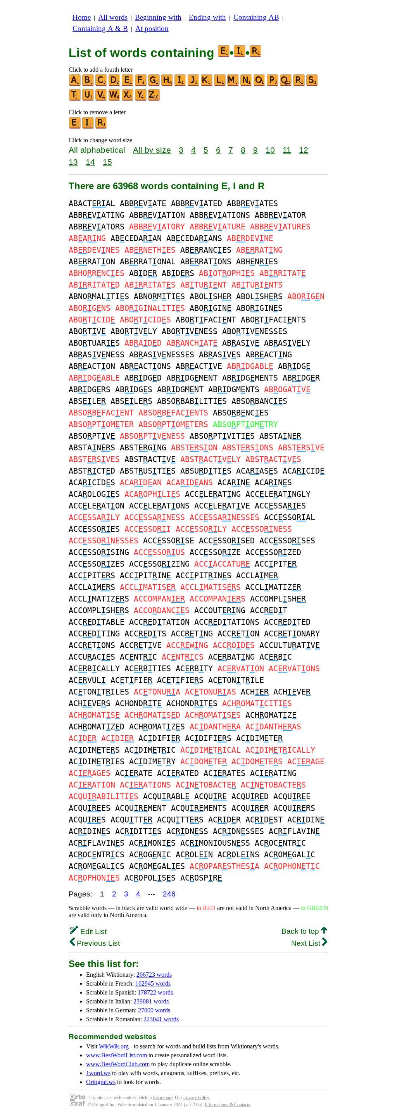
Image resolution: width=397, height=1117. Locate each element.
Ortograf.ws (101, 1082)
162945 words (153, 983)
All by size (152, 149)
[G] (154, 84)
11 (287, 149)
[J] (193, 84)
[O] (259, 84)
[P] (273, 84)
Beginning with (158, 17)
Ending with (207, 17)
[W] (114, 99)
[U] (88, 99)
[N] (246, 84)
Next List (306, 943)
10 (270, 149)
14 (90, 161)
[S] (312, 84)
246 (169, 894)
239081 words (151, 1001)
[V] (101, 99)
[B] (88, 84)
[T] (75, 99)
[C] (101, 84)
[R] (299, 84)
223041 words (161, 1019)
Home (81, 17)
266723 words (154, 974)
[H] (167, 84)
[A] (75, 84)
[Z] (154, 99)
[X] (128, 99)
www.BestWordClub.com (118, 1064)
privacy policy (196, 1097)
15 (107, 161)
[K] (207, 84)
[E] (128, 84)
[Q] (286, 84)
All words (113, 17)
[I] (180, 84)
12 (303, 149)
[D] (114, 84)
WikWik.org (114, 1046)
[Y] (141, 99)
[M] (233, 84)
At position (152, 28)
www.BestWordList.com (116, 1055)
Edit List (92, 931)
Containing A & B (100, 28)
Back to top (301, 931)
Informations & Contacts (227, 1104)
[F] (141, 84)
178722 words (155, 992)
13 (73, 161)
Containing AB (256, 17)
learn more (163, 1097)
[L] (220, 84)
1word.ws (98, 1073)
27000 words (154, 1010)
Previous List (97, 943)
